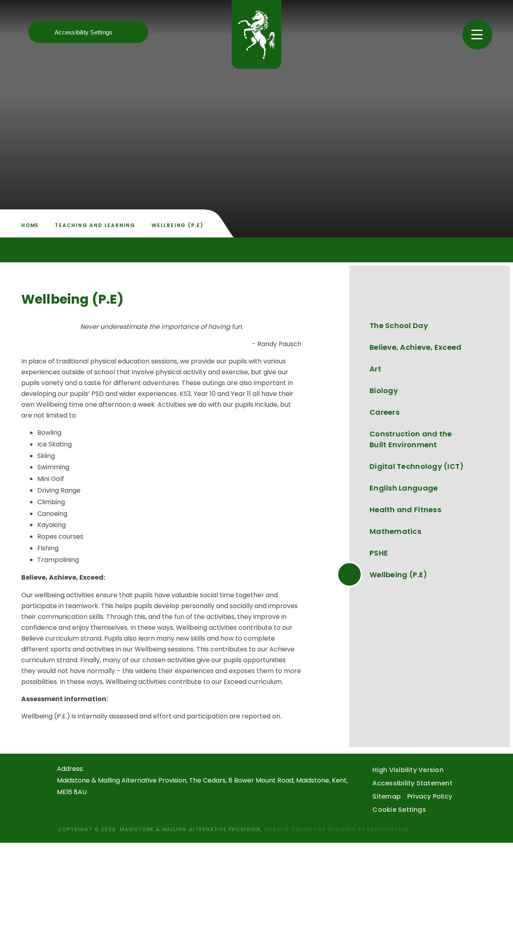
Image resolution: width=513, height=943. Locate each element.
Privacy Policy (429, 796)
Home (30, 225)
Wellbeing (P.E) (177, 225)
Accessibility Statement (412, 783)
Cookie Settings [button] (399, 809)
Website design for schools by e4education (336, 829)
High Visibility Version (408, 770)
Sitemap (386, 796)
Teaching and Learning (95, 225)
